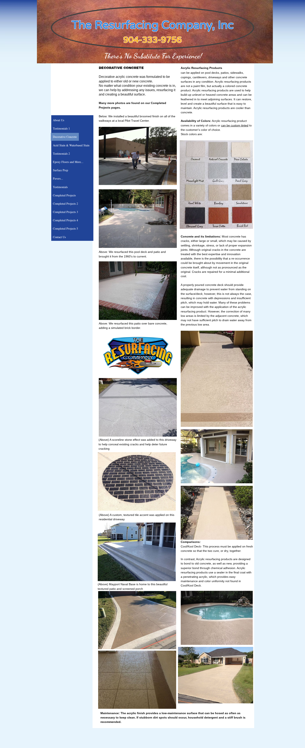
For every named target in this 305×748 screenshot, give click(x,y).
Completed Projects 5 (65, 228)
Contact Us (59, 237)
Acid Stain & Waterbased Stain (71, 145)
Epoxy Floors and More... (68, 162)
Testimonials (60, 187)
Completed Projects (64, 195)
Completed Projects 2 (65, 204)
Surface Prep (60, 170)
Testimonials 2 (61, 153)
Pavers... (58, 178)
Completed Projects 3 (65, 212)
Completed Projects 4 (65, 220)
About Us (58, 120)
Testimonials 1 (61, 128)
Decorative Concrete (65, 137)
